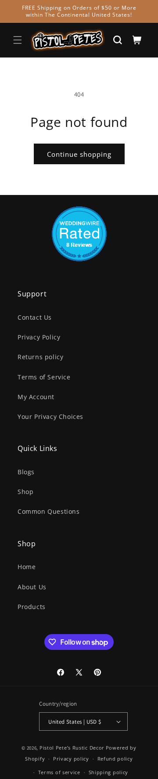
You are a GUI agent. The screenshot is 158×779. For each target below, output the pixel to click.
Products (32, 606)
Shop (25, 491)
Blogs (26, 472)
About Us (32, 587)
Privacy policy (71, 758)
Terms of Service (44, 377)
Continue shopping (79, 154)
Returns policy (40, 357)
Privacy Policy (39, 337)
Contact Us (35, 317)
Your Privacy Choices (50, 416)
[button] (17, 40)
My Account (36, 397)
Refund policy (115, 758)
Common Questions (49, 511)
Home (27, 567)
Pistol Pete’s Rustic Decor (72, 747)
